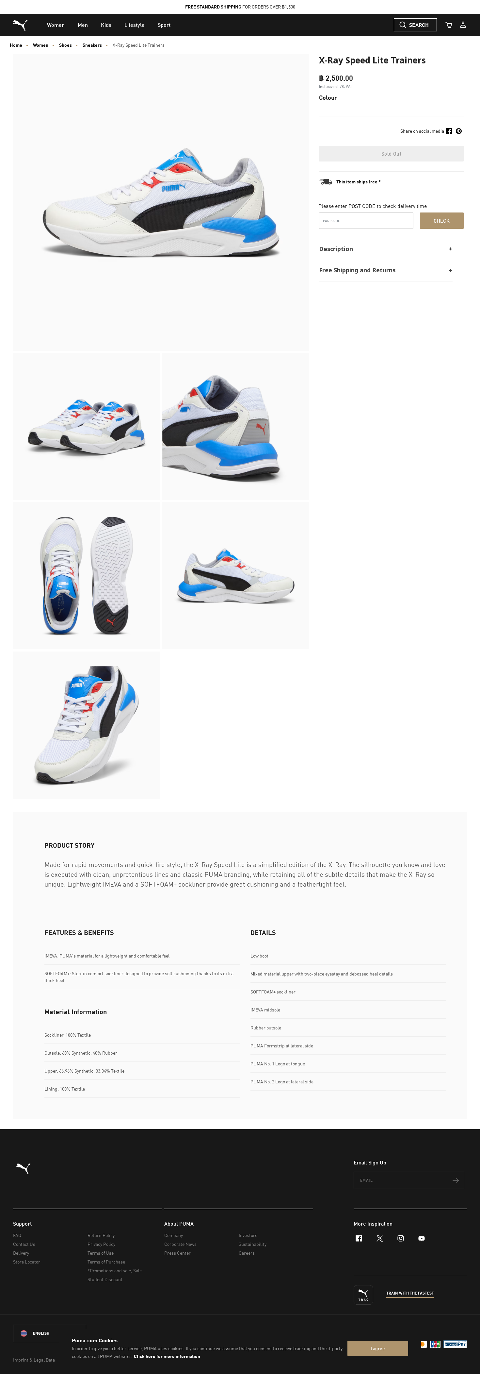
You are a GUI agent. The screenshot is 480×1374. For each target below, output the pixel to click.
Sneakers (92, 45)
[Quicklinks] (463, 25)
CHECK (442, 221)
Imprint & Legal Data (34, 1360)
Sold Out (391, 154)
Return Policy (101, 1235)
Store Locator (26, 1261)
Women (40, 45)
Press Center (177, 1253)
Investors (248, 1235)
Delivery (21, 1253)
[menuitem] (55, 25)
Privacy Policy (101, 1244)
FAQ (17, 1235)
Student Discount (105, 1279)
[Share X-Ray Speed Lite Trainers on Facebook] (449, 131)
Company (173, 1235)
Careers (247, 1253)
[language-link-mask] (49, 1333)
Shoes (65, 45)
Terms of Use (101, 1253)
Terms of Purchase (106, 1261)
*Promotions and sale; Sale (115, 1270)
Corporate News (180, 1244)
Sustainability (252, 1244)
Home (16, 45)
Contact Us (24, 1244)
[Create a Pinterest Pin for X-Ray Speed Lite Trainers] (459, 131)
